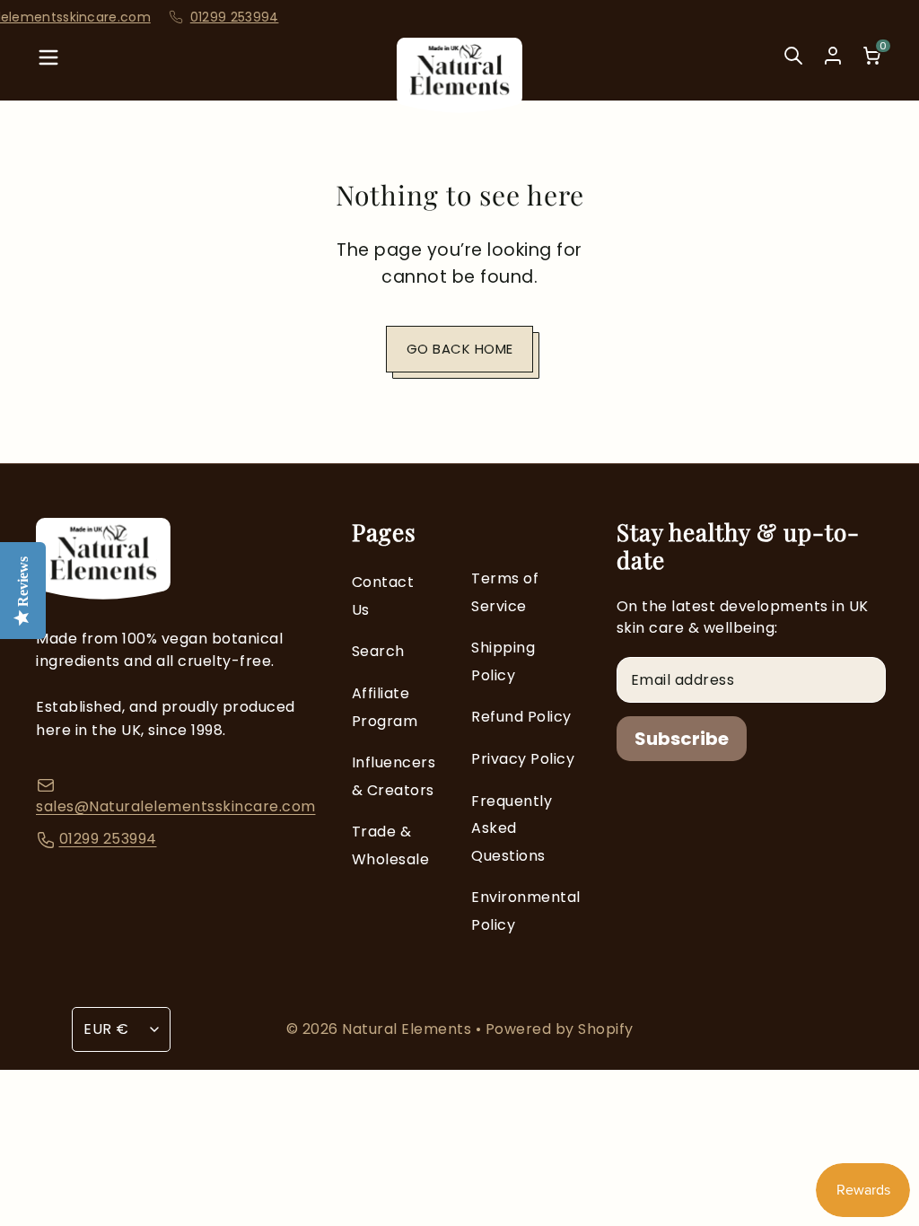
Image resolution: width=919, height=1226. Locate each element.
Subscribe (682, 738)
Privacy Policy (522, 759)
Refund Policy (521, 716)
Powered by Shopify (560, 1029)
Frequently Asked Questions (511, 828)
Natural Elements (409, 1029)
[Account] (833, 55)
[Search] (793, 68)
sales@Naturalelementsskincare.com (176, 806)
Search (378, 651)
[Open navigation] (48, 68)
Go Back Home (460, 348)
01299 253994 (209, 17)
